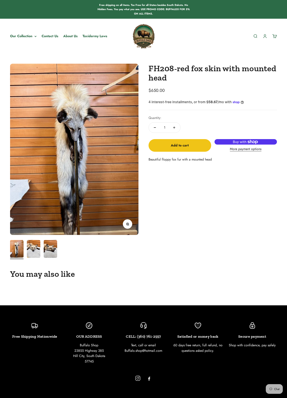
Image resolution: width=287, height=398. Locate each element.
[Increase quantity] (174, 128)
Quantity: (155, 117)
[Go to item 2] (33, 249)
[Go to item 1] (17, 249)
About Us (70, 36)
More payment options (245, 148)
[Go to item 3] (50, 249)
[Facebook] (149, 378)
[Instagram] (138, 378)
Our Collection (21, 36)
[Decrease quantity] (155, 128)
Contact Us (50, 36)
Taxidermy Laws (95, 36)
